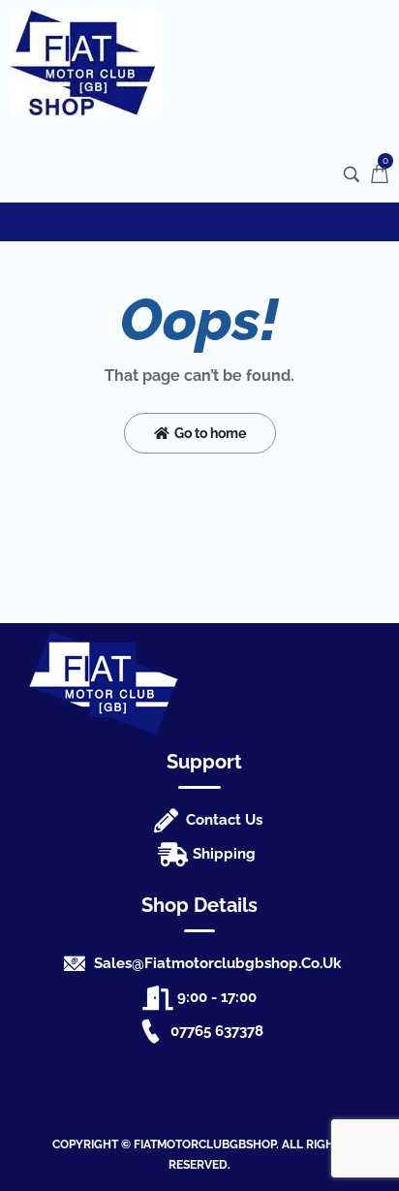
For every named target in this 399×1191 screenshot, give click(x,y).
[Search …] (351, 174)
